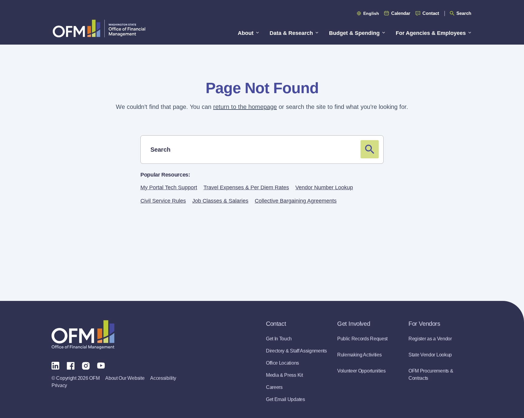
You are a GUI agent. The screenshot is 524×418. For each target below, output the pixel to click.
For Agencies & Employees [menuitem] (431, 33)
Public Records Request (362, 338)
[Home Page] (83, 334)
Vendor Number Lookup (324, 187)
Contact (430, 13)
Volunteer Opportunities (361, 370)
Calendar (400, 13)
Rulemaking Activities (359, 354)
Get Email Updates (285, 399)
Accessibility (163, 378)
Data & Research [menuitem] (291, 33)
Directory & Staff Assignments (296, 350)
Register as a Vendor (430, 338)
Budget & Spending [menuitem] (354, 33)
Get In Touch (279, 338)
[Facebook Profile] (71, 365)
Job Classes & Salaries (220, 201)
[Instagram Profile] (86, 365)
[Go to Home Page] (99, 28)
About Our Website (124, 378)
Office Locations (282, 363)
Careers (274, 387)
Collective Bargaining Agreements (296, 201)
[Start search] (370, 149)
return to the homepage (245, 106)
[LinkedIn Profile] (55, 365)
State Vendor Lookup (430, 354)
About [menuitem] (246, 33)
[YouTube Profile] (101, 365)
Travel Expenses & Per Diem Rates (246, 187)
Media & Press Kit (284, 375)
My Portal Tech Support (168, 187)
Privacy (59, 385)
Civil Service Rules (163, 201)
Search (463, 13)
